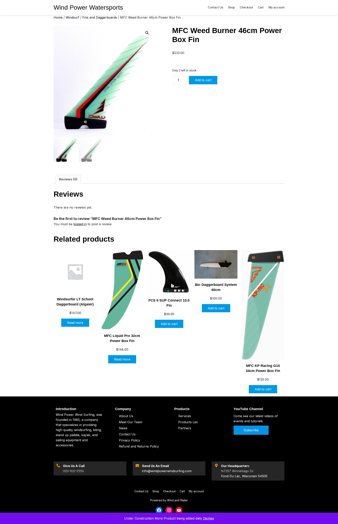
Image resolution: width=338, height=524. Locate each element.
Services (184, 416)
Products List (188, 422)
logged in (80, 224)
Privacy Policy (129, 440)
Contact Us (127, 434)
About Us (126, 416)
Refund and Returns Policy (139, 446)
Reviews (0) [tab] (68, 179)
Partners (184, 428)
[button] (147, 32)
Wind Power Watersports (88, 7)
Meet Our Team (130, 422)
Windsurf (72, 17)
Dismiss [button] (208, 518)
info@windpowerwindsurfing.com (166, 471)
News (123, 428)
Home (58, 17)
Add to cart (203, 80)
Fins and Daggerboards (99, 17)
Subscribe (251, 430)
